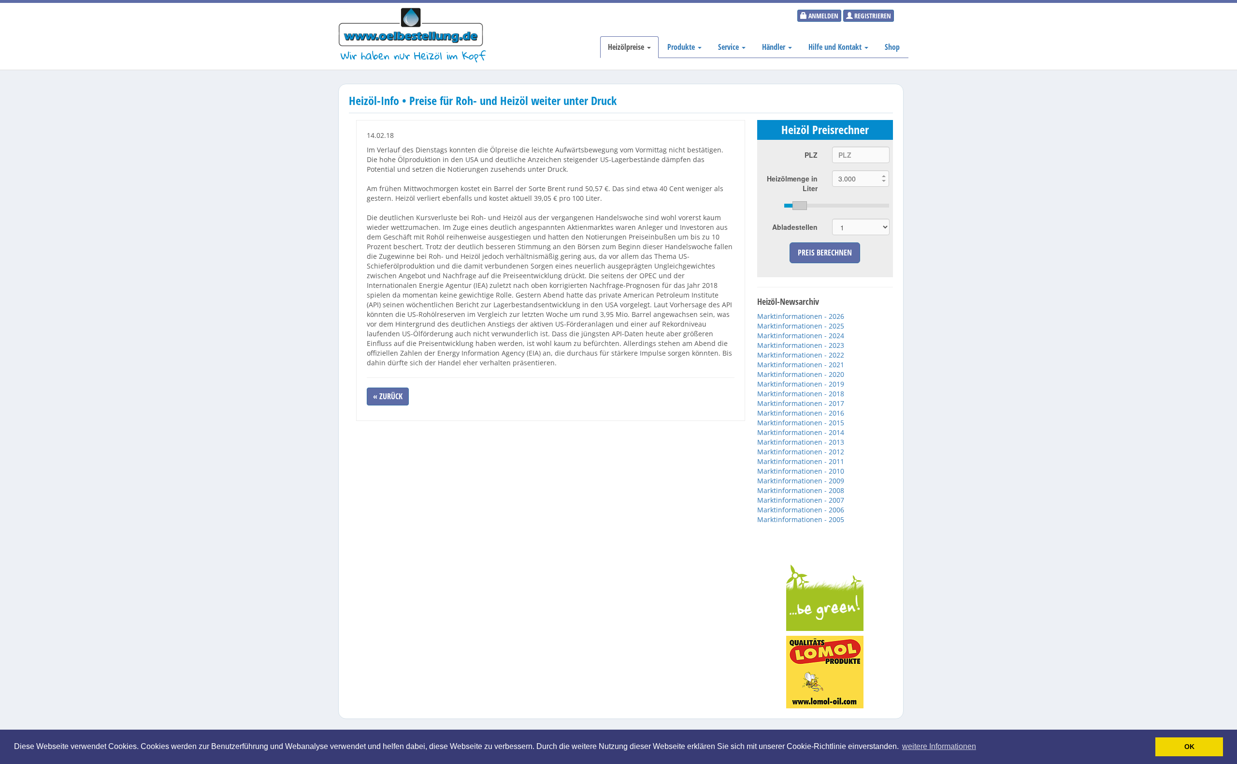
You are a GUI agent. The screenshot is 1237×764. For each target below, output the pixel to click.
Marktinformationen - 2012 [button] (800, 451)
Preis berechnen (825, 252)
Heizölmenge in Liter (792, 183)
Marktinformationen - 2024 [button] (800, 335)
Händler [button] (774, 47)
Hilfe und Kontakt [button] (835, 47)
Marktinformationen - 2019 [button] (800, 384)
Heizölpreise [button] (627, 47)
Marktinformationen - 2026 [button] (800, 316)
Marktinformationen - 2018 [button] (800, 393)
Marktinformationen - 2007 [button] (800, 500)
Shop (892, 47)
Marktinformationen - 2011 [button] (800, 461)
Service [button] (729, 47)
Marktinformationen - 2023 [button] (800, 345)
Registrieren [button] (872, 15)
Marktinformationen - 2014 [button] (800, 432)
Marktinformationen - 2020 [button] (800, 374)
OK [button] (1189, 746)
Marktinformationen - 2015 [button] (800, 422)
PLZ (811, 155)
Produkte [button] (682, 47)
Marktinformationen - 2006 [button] (800, 509)
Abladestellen (795, 227)
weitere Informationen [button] (939, 746)
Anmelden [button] (822, 15)
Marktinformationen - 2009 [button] (800, 480)
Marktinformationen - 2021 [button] (800, 364)
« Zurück (388, 396)
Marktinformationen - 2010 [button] (800, 471)
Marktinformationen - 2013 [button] (800, 442)
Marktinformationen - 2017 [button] (800, 403)
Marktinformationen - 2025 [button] (800, 325)
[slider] (836, 206)
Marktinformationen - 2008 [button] (800, 490)
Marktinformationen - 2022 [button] (800, 355)
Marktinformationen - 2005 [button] (800, 519)
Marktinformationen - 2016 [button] (800, 413)
